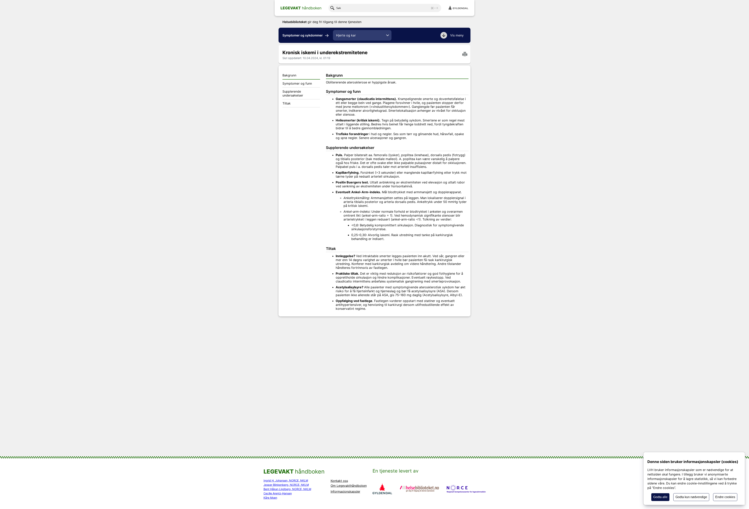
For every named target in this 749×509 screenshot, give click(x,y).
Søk (387, 8)
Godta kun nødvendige (691, 497)
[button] (452, 35)
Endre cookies (725, 497)
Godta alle (660, 497)
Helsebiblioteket (294, 22)
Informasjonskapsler (345, 491)
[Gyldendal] (458, 8)
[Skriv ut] (465, 54)
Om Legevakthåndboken (349, 486)
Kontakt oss (339, 481)
